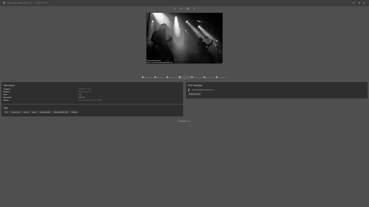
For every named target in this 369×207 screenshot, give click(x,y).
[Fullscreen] (187, 8)
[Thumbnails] (181, 8)
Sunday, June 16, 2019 (85, 92)
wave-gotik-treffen (45, 112)
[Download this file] (364, 3)
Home (4, 2)
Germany (26, 112)
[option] (148, 77)
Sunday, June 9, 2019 (85, 89)
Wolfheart (74, 112)
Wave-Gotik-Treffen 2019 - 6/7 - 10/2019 (20, 3)
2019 (6, 112)
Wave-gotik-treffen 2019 (61, 112)
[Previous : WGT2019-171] (175, 8)
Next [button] (229, 78)
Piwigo (188, 121)
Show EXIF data (195, 94)
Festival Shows (15, 112)
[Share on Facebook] (184, 70)
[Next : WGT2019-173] (194, 8)
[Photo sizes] (354, 3)
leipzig (34, 112)
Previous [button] (140, 78)
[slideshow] (359, 3)
